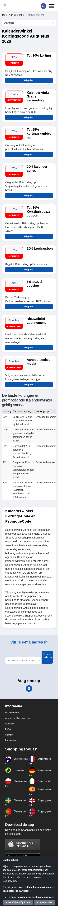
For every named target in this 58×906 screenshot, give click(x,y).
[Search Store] (43, 6)
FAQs (8, 729)
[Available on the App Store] (22, 844)
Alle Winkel (15, 15)
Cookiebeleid (9, 881)
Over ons (10, 723)
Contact (9, 734)
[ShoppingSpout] (14, 5)
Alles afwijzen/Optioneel (18, 902)
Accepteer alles (44, 902)
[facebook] (29, 688)
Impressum (11, 740)
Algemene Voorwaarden (17, 718)
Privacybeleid (12, 712)
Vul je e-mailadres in (47, 657)
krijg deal (29, 80)
